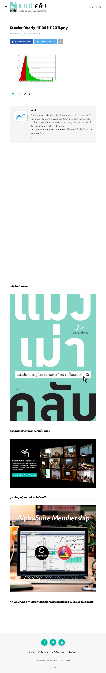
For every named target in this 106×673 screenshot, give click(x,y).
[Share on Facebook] (8, 63)
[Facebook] (44, 642)
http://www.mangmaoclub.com (47, 129)
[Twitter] (53, 642)
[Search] (98, 7)
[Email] (8, 77)
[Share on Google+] (30, 94)
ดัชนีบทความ (43, 652)
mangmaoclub (48, 660)
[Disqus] (53, 174)
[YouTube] (61, 642)
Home (31, 652)
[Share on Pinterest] (34, 94)
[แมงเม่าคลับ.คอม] (28, 7)
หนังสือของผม (58, 652)
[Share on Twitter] (8, 70)
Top (54, 668)
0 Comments (34, 33)
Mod (33, 110)
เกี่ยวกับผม (72, 652)
